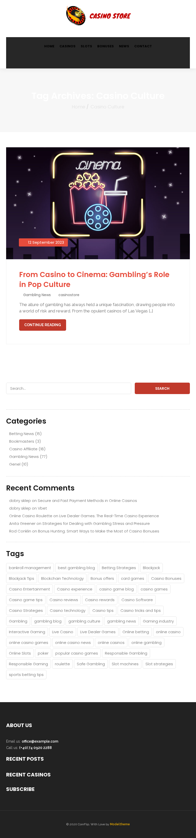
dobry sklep (20, 500)
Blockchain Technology (62, 578)
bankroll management (30, 567)
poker (43, 653)
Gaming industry (158, 621)
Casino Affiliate (23, 449)
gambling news (121, 621)
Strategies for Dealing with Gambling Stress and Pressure (96, 523)
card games (132, 578)
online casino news (73, 642)
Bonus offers (102, 578)
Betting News (21, 433)
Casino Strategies (26, 610)
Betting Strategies (119, 567)
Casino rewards (100, 599)
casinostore (68, 294)
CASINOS (67, 46)
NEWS (124, 46)
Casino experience (74, 589)
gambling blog (48, 621)
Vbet (42, 508)
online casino (168, 631)
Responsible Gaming (28, 664)
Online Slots (20, 653)
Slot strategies (159, 664)
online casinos (111, 642)
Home (78, 107)
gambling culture (84, 621)
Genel (14, 464)
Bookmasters (21, 441)
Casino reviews (64, 599)
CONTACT (143, 46)
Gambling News (37, 294)
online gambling (146, 642)
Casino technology (67, 610)
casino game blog (116, 589)
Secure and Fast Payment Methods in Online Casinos (87, 500)
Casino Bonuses (166, 578)
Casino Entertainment (29, 589)
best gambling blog (76, 567)
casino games (154, 589)
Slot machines (125, 664)
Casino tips (103, 610)
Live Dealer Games (98, 631)
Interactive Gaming (27, 631)
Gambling (18, 621)
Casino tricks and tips (140, 610)
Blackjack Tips (21, 578)
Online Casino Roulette (30, 515)
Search (162, 388)
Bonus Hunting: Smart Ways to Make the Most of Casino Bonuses (98, 531)
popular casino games (76, 653)
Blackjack (151, 567)
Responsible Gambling (126, 653)
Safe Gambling (91, 664)
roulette (62, 664)
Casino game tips (26, 599)
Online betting (135, 631)
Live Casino (62, 631)
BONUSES (105, 46)
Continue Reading (42, 325)
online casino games (28, 642)
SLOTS (86, 46)
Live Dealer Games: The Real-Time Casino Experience (109, 515)
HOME (49, 46)
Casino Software (137, 599)
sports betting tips (26, 674)
